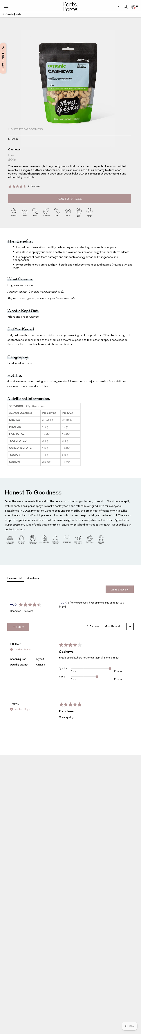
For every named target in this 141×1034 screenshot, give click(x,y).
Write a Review (120, 590)
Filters (20, 627)
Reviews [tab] (14, 578)
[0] (133, 7)
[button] (24, 186)
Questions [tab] (33, 578)
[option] (70, 95)
